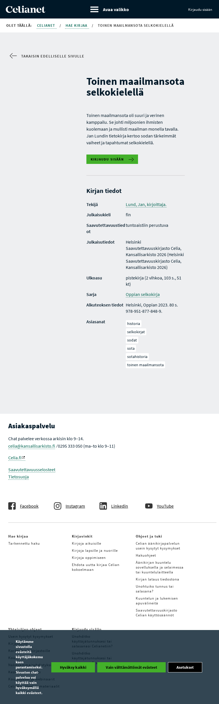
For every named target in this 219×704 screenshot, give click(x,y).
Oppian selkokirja (143, 294)
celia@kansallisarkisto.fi (31, 446)
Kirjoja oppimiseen (89, 557)
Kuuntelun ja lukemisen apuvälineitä (157, 601)
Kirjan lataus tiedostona (157, 579)
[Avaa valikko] (109, 9)
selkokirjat (136, 331)
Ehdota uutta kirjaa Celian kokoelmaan (95, 567)
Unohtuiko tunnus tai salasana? (155, 589)
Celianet (46, 25)
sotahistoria (137, 356)
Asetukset (185, 667)
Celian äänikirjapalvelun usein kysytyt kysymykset (158, 546)
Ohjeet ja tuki (149, 536)
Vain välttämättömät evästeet (131, 667)
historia (133, 323)
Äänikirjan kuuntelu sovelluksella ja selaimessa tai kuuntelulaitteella (160, 567)
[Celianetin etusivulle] (25, 11)
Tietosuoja (18, 476)
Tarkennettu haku (24, 543)
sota (131, 348)
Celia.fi (14, 457)
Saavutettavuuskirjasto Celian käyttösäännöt (156, 612)
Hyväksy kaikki (73, 667)
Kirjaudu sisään (200, 9)
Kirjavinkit (82, 536)
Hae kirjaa (77, 25)
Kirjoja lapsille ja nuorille (95, 550)
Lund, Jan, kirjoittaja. (146, 204)
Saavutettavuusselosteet (31, 469)
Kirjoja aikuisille (86, 543)
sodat (132, 340)
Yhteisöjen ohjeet (25, 629)
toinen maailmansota (145, 364)
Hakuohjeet (146, 555)
